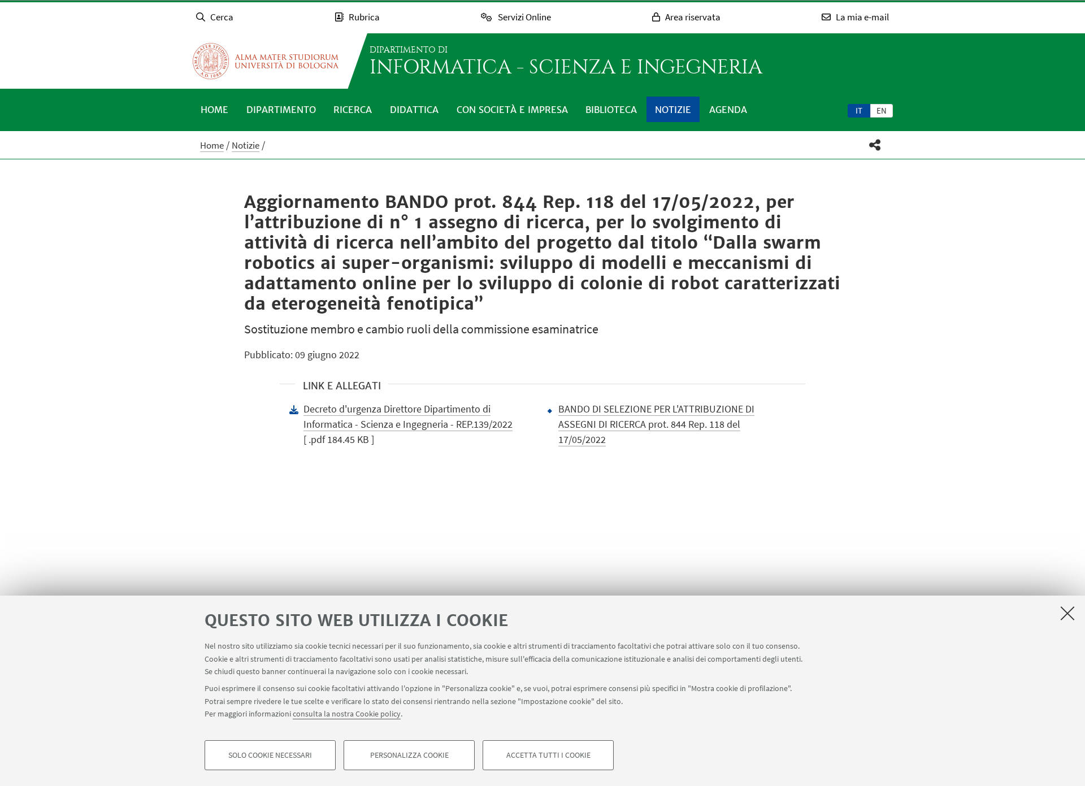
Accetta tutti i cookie (548, 755)
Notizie (673, 109)
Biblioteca (611, 109)
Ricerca (352, 109)
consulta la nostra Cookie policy (347, 714)
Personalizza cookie (409, 755)
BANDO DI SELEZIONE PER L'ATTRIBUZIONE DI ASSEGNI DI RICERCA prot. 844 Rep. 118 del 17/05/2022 (656, 424)
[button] (875, 145)
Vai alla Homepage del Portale (265, 61)
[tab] (859, 110)
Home (214, 109)
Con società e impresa (512, 109)
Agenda (728, 109)
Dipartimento (281, 109)
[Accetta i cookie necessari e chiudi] (1067, 613)
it (859, 110)
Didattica (414, 109)
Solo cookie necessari (270, 755)
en (881, 110)
